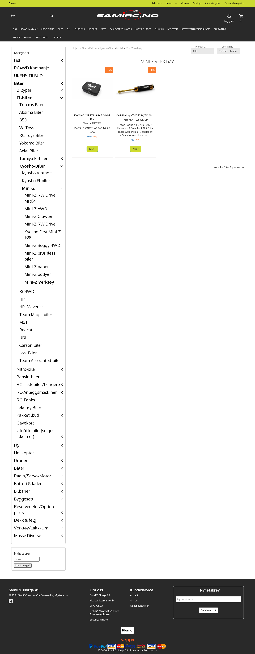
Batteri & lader (28, 483)
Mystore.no (61, 595)
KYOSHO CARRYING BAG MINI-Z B (92, 117)
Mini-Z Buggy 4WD (42, 245)
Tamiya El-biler (33, 158)
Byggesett (23, 499)
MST (23, 322)
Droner (20, 460)
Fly (16, 445)
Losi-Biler (28, 352)
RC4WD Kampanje (31, 67)
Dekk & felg (25, 520)
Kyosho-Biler (32, 166)
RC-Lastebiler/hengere (38, 384)
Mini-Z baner (36, 266)
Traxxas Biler (31, 104)
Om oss (185, 3)
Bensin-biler (28, 376)
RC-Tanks (26, 399)
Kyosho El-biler (36, 180)
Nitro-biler (26, 369)
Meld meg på (208, 610)
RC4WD (26, 291)
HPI (22, 299)
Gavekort (25, 423)
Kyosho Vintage (37, 172)
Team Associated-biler (40, 360)
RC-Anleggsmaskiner (37, 392)
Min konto (157, 3)
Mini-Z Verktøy (39, 282)
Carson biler (30, 345)
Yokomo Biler (31, 143)
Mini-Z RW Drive (40, 224)
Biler (19, 83)
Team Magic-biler (35, 314)
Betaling (197, 3)
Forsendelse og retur (234, 3)
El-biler (24, 97)
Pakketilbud (28, 415)
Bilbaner (22, 491)
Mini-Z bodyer (37, 274)
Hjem (76, 48)
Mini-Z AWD (35, 208)
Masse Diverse (27, 535)
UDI (22, 337)
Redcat (25, 329)
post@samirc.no (99, 619)
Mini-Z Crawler (38, 216)
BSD (23, 119)
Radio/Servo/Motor (32, 475)
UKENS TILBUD (28, 75)
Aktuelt (134, 595)
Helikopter (24, 452)
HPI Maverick (31, 306)
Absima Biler (31, 112)
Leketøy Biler (29, 407)
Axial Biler (28, 150)
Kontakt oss (171, 3)
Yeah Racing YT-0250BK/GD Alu (135, 115)
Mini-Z (28, 188)
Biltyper (24, 90)
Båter (19, 468)
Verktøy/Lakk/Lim (31, 527)
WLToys (26, 127)
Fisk (17, 60)
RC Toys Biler (31, 135)
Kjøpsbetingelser (212, 3)
